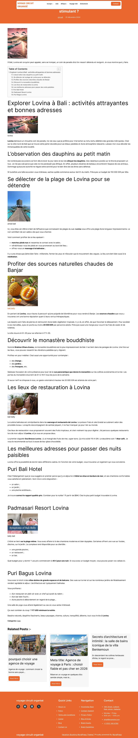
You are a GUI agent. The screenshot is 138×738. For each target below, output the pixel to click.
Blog (60, 723)
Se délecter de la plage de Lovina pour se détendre (32, 77)
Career (60, 719)
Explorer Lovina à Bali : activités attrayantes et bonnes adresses (35, 72)
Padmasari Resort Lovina (22, 92)
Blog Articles (86, 719)
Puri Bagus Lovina (20, 95)
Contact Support (87, 711)
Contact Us (62, 727)
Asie (19, 621)
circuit (60, 17)
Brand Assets (86, 723)
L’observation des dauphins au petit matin (28, 75)
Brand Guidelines (87, 727)
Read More (15, 679)
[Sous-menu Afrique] (66, 3)
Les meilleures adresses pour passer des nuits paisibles (34, 87)
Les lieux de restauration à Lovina (26, 85)
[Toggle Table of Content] (58, 69)
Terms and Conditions (66, 715)
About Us (61, 707)
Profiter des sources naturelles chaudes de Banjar (32, 80)
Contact (116, 4)
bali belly (11, 308)
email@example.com (112, 719)
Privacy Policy (86, 715)
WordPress (117, 735)
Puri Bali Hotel (19, 90)
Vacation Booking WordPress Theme (78, 735)
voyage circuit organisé (29, 700)
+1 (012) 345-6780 (111, 723)
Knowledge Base (87, 707)
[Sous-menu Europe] (52, 3)
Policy (60, 711)
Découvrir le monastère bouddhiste (26, 82)
